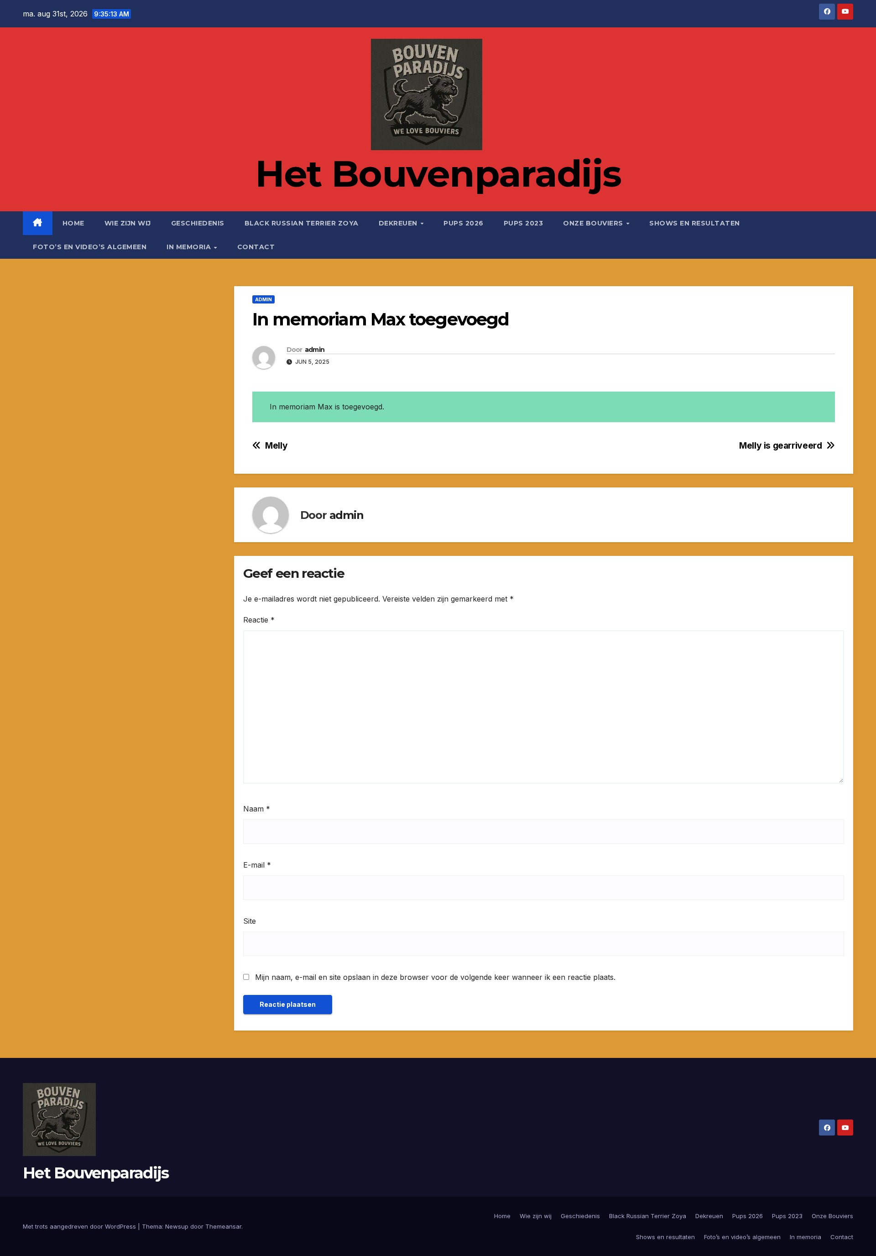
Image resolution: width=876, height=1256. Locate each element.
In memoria (190, 247)
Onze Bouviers (594, 223)
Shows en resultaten (694, 223)
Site (249, 921)
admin (315, 349)
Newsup (176, 1226)
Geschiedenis (197, 223)
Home (73, 223)
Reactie (259, 619)
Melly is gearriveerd (780, 445)
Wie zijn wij (127, 223)
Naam (256, 808)
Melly (276, 445)
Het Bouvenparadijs (438, 174)
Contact (256, 247)
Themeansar (223, 1226)
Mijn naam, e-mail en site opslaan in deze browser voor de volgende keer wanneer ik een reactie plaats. (435, 977)
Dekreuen (399, 223)
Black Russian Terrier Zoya (302, 223)
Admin (263, 299)
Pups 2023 (523, 223)
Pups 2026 (463, 223)
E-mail (257, 864)
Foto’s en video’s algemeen (89, 247)
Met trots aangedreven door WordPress (80, 1226)
